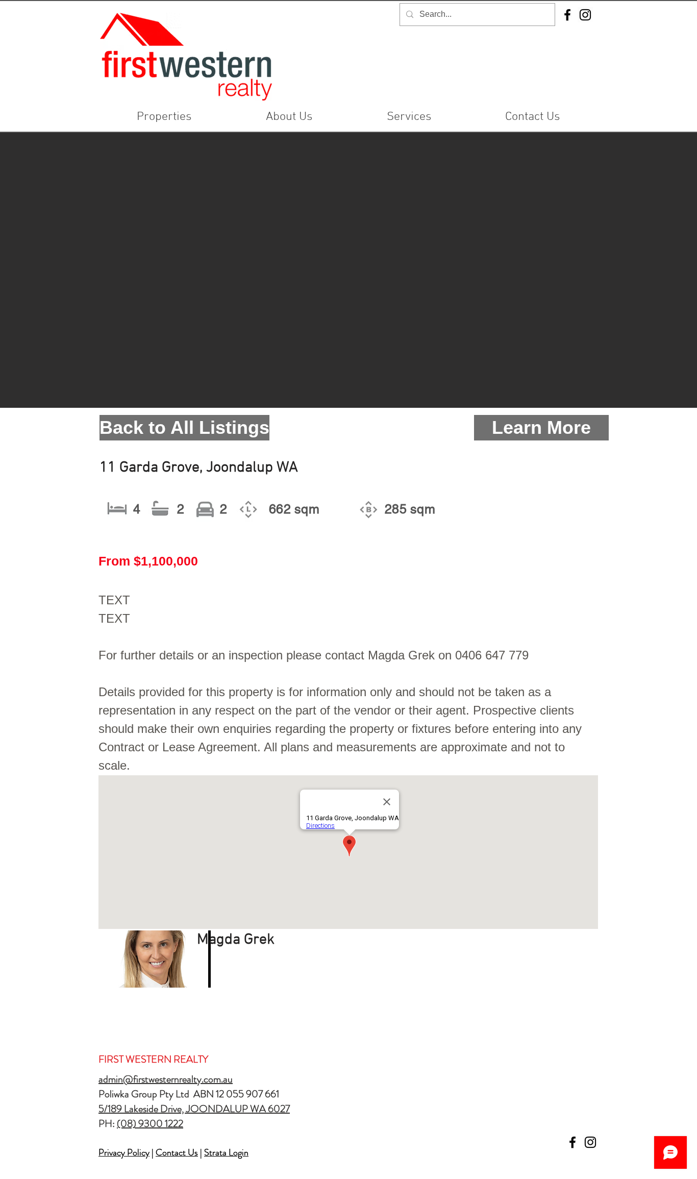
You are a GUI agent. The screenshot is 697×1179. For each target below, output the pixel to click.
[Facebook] (567, 14)
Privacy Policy (124, 1152)
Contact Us (177, 1152)
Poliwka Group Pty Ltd (145, 1094)
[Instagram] (585, 14)
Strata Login (226, 1152)
